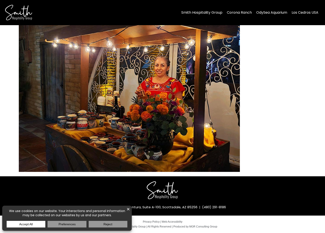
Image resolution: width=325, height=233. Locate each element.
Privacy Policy (151, 221)
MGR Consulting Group (203, 226)
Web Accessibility (172, 221)
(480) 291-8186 (214, 207)
